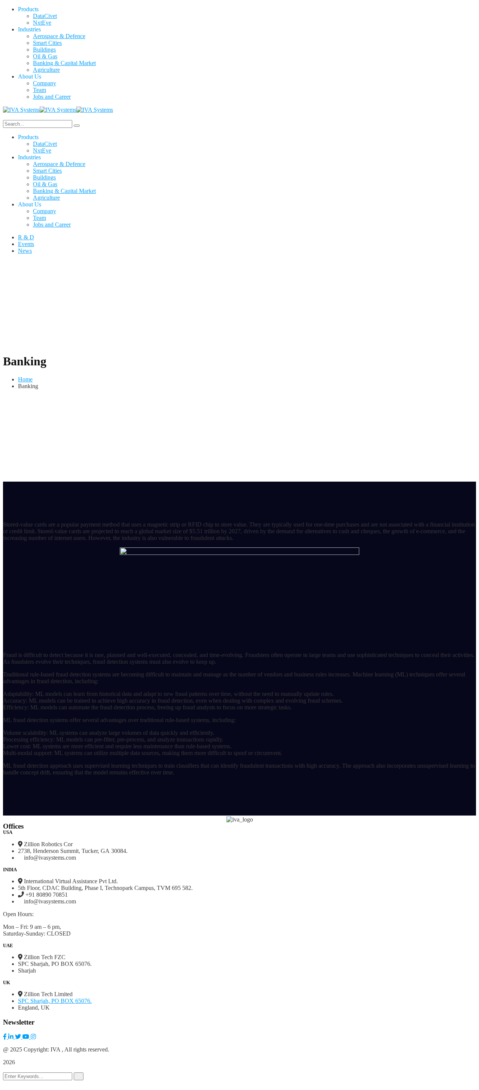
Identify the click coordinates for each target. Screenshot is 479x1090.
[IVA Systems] (21, 109)
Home (25, 379)
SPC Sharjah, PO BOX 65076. (55, 1001)
